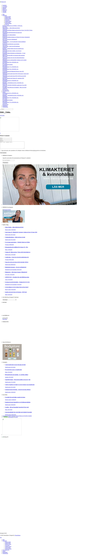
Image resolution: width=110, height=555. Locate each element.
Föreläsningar (5, 106)
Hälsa (6, 249)
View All (7, 24)
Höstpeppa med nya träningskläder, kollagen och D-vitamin (14, 60)
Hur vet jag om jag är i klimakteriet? (10, 39)
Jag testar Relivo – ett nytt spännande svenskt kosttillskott (14, 41)
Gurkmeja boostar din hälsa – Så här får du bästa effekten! (18, 389)
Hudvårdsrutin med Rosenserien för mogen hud (12, 32)
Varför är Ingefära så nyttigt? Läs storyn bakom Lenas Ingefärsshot (19, 384)
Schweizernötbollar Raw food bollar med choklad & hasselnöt (18, 412)
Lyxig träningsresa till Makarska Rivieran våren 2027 (13, 71)
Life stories (7, 20)
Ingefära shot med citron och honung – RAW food (16, 292)
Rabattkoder (5, 105)
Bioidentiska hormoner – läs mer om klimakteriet (15, 267)
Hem (4, 14)
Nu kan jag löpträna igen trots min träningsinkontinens (13, 57)
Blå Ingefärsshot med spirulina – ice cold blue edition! (16, 374)
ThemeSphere (17, 535)
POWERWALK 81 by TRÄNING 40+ (10, 80)
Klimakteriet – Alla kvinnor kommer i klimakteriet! (16, 272)
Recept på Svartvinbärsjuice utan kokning (11, 44)
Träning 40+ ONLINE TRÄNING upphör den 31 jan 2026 (14, 85)
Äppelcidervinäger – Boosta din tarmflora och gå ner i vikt (17, 379)
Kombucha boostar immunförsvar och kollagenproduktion (17, 402)
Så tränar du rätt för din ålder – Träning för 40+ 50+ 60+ (17, 282)
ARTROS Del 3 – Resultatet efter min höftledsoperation (17, 277)
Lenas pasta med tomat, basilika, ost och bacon (12, 50)
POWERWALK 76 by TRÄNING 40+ (10, 69)
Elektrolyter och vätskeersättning (9, 34)
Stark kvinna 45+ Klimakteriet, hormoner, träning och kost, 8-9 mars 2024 (21, 232)
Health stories (8, 17)
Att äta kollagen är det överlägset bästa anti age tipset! (16, 287)
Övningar (7, 244)
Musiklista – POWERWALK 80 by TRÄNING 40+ (13, 82)
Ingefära (6, 377)
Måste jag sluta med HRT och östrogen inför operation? (14, 55)
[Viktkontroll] (5, 417)
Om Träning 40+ (6, 90)
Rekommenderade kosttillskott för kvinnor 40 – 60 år (16, 247)
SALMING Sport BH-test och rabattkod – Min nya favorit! (14, 87)
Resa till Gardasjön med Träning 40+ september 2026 (13, 78)
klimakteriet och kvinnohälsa (11, 269)
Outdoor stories (8, 21)
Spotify (4, 92)
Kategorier (5, 15)
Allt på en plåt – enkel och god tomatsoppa (11, 46)
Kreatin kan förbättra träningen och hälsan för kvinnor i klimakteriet (16, 37)
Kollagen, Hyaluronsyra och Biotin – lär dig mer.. (12, 25)
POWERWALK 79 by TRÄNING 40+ (10, 62)
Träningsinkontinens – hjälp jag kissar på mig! (15, 237)
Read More (5, 319)
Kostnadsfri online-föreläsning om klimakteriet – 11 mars (14, 53)
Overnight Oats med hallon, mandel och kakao (15, 397)
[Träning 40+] (3, 1)
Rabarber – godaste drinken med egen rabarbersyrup (13, 48)
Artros (6, 279)
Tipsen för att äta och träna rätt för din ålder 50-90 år (16, 262)
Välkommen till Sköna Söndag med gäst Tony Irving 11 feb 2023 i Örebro (17, 30)
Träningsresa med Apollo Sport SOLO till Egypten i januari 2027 (16, 73)
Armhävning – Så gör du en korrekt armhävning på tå (17, 257)
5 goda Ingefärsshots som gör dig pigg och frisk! (15, 364)
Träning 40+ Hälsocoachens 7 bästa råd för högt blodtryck (17, 252)
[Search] (0, 109)
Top (1, 537)
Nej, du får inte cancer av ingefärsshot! (13, 369)
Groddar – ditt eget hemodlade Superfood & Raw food (17, 407)
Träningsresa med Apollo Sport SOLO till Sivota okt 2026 (14, 76)
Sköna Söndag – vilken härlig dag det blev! (11, 28)
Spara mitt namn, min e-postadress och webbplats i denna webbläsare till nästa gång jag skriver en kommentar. (24, 150)
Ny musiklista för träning (8, 64)
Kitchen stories (8, 18)
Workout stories (8, 23)
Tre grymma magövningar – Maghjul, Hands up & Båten (17, 242)
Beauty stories (8, 16)
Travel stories (7, 22)
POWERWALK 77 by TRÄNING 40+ (10, 66)
